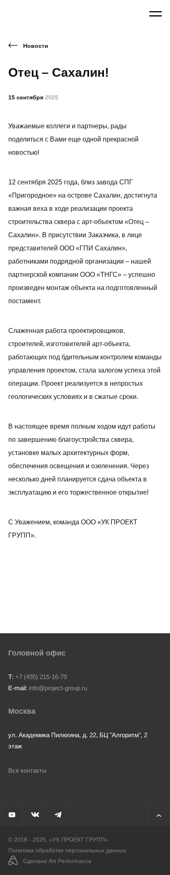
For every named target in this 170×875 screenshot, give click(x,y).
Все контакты (27, 770)
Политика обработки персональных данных (67, 850)
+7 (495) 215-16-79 (41, 676)
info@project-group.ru (58, 687)
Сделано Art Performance (57, 861)
